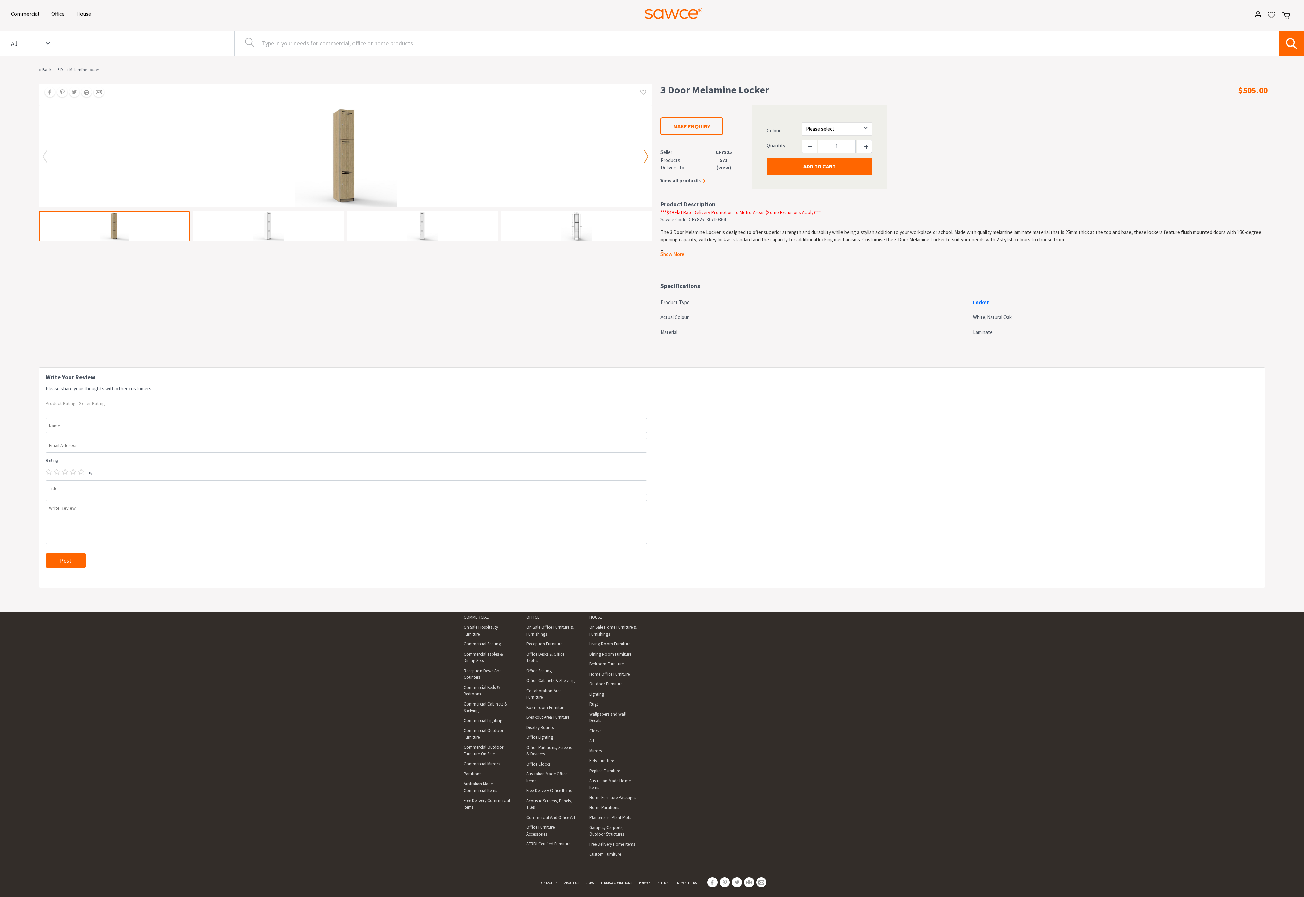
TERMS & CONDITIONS (616, 883)
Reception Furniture (544, 644)
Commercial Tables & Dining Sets (483, 657)
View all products (680, 180)
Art (591, 741)
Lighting (596, 694)
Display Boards (540, 727)
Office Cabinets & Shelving (550, 680)
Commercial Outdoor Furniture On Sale (483, 750)
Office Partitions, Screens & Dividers (549, 751)
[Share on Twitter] (72, 92)
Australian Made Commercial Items (480, 787)
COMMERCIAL (476, 617)
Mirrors (595, 751)
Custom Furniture (605, 854)
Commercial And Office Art (550, 817)
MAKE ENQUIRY (691, 126)
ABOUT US (571, 883)
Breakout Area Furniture (547, 717)
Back (46, 69)
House (84, 13)
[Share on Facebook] (47, 92)
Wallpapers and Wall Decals (607, 717)
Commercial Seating (482, 644)
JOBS (590, 883)
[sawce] (673, 13)
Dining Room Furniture (610, 654)
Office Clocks (538, 764)
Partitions (472, 774)
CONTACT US (548, 883)
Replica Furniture (604, 771)
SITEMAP (664, 883)
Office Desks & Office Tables (545, 657)
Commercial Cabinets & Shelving (485, 707)
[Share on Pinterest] (60, 92)
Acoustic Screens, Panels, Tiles (549, 804)
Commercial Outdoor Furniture (483, 734)
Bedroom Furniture (606, 664)
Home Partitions (604, 807)
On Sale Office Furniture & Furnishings (550, 630)
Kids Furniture (601, 761)
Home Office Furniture (609, 674)
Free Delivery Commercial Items (487, 804)
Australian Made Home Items (610, 784)
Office (59, 13)
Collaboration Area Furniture (544, 694)
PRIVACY (645, 883)
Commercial (26, 13)
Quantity (776, 145)
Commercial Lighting (483, 721)
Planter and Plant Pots (610, 817)
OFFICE (533, 617)
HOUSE (595, 617)
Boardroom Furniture (545, 707)
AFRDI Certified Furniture (548, 844)
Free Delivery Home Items (612, 844)
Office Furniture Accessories (540, 830)
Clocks (595, 731)
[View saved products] (1269, 17)
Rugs (593, 704)
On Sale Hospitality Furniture (481, 630)
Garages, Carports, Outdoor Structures (606, 831)
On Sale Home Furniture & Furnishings (613, 630)
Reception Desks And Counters (483, 674)
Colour (774, 130)
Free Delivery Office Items (549, 790)
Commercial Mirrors (482, 764)
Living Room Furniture (609, 644)
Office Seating (539, 671)
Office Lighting (539, 737)
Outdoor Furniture (605, 684)
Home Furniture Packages (612, 797)
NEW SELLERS (687, 883)
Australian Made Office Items (546, 777)
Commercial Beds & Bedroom (482, 690)
